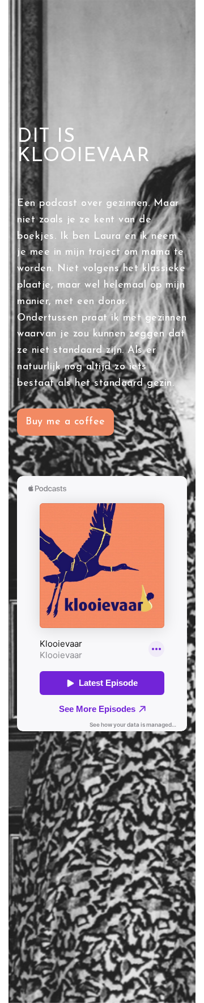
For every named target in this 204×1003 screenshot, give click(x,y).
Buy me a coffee (65, 422)
